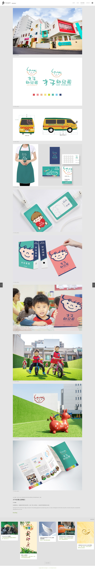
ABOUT (74, 2)
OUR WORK (82, 2)
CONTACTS (88, 2)
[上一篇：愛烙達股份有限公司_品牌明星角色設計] (1, 285)
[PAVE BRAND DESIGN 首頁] (9, 3)
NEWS (78, 2)
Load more (47, 562)
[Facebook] (92, 3)
